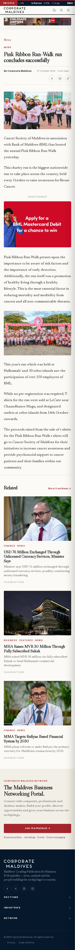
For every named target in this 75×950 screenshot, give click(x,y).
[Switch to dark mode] (54, 10)
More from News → (59, 488)
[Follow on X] (15, 888)
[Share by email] (60, 78)
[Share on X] (51, 78)
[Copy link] (68, 78)
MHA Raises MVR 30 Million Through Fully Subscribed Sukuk (34, 648)
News (7, 40)
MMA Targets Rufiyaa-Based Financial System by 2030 (33, 739)
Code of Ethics (26, 942)
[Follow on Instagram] (24, 888)
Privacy (11, 942)
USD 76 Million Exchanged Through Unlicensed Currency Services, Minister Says (34, 556)
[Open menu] (68, 10)
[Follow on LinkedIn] (32, 888)
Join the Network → (37, 828)
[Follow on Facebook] (7, 888)
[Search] (61, 10)
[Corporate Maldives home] (15, 10)
